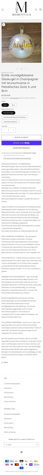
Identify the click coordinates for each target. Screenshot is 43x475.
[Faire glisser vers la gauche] (17, 69)
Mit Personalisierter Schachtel (15, 117)
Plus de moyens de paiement (21, 148)
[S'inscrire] (36, 444)
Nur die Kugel (8, 113)
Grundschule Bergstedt (12, 384)
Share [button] (6, 362)
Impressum (8, 388)
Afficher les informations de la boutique (17, 158)
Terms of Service (10, 401)
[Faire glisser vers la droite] (26, 69)
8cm (13, 105)
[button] (2, 9)
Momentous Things (13, 471)
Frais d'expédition (14, 98)
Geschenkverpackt (10, 122)
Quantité (4, 126)
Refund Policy (8, 397)
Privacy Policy (8, 392)
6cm (5, 105)
